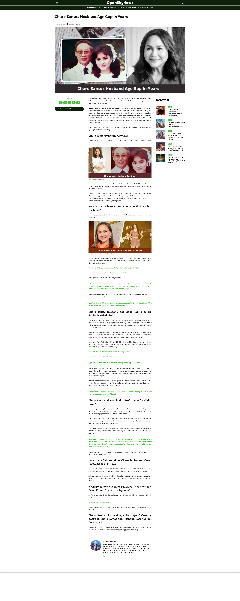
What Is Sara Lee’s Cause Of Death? (101, 356)
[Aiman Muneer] (95, 548)
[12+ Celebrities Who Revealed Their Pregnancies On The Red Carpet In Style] (160, 110)
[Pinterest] (69, 102)
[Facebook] (61, 102)
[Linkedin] (104, 555)
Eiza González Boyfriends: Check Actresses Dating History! (109, 352)
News (170, 107)
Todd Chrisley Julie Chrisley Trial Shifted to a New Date (107, 273)
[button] (170, 2)
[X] (65, 102)
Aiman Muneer (61, 24)
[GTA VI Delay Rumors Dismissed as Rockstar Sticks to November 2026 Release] (160, 134)
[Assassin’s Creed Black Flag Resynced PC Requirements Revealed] (160, 123)
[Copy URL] (78, 102)
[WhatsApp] (74, 102)
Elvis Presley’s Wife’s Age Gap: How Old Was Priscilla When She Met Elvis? (114, 268)
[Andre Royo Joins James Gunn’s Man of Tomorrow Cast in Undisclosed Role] (160, 146)
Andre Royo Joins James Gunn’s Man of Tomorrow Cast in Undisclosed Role (175, 148)
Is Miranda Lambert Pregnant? (99, 502)
